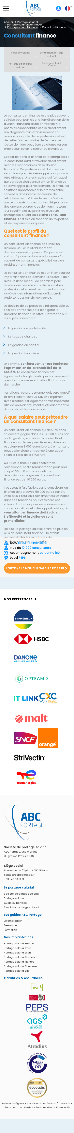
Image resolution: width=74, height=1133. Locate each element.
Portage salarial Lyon (17, 952)
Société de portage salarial (21, 894)
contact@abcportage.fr (19, 875)
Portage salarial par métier (20, 65)
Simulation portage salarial (51, 54)
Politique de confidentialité (53, 1107)
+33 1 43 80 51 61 (14, 879)
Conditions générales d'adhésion (48, 1103)
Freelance (10, 925)
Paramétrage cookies (19, 1107)
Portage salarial (20, 52)
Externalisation (13, 921)
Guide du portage (15, 903)
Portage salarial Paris (17, 948)
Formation (10, 930)
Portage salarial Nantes (19, 962)
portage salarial (31, 529)
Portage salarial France (19, 943)
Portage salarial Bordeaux (20, 957)
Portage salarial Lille (17, 971)
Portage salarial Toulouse (20, 966)
